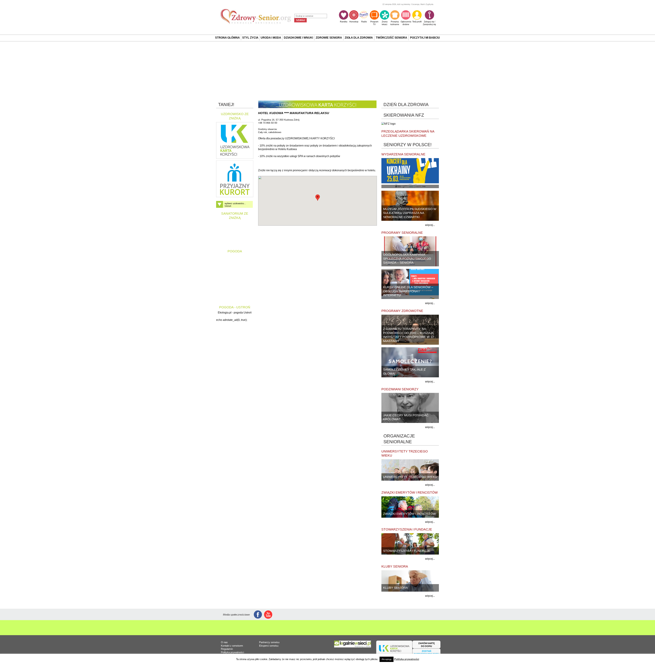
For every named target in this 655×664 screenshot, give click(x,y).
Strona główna (227, 37)
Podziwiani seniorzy (400, 389)
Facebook (258, 614)
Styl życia (250, 37)
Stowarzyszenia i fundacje (406, 529)
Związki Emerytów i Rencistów (409, 492)
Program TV (374, 23)
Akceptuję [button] (386, 659)
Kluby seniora (394, 566)
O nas (224, 642)
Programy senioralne (402, 232)
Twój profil (417, 21)
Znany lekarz (385, 23)
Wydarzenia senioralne (403, 154)
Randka (343, 21)
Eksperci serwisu (268, 645)
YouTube (268, 614)
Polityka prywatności (232, 652)
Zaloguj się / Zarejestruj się (429, 23)
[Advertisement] (327, 71)
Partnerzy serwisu (269, 642)
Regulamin (227, 648)
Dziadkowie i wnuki (298, 37)
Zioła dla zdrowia (359, 37)
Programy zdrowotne (402, 311)
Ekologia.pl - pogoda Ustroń (235, 312)
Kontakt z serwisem (232, 645)
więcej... (430, 224)
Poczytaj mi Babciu (425, 37)
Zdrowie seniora (329, 37)
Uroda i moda (271, 37)
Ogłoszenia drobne (406, 23)
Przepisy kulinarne (394, 23)
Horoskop (353, 21)
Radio (364, 21)
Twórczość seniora (391, 37)
